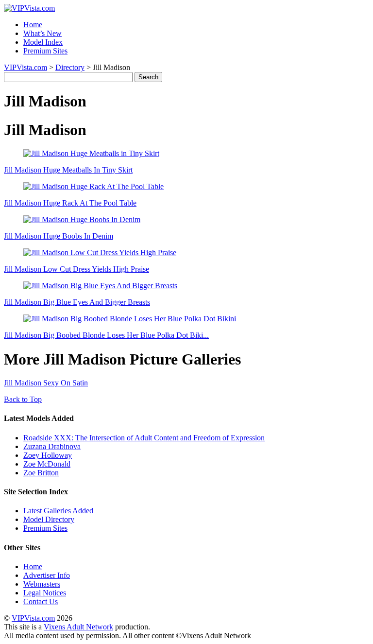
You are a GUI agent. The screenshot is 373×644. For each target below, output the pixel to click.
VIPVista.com (25, 67)
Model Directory (48, 519)
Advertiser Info (46, 575)
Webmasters (41, 584)
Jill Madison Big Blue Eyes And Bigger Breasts (77, 302)
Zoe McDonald (46, 464)
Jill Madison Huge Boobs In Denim (58, 236)
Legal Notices (44, 593)
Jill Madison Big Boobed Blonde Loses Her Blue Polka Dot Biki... (106, 335)
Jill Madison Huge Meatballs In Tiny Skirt (68, 170)
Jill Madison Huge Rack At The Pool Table (70, 203)
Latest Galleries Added (58, 510)
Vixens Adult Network (78, 627)
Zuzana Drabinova (52, 446)
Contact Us (40, 601)
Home (32, 24)
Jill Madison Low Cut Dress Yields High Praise (76, 269)
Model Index (43, 42)
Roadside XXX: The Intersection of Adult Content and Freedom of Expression (144, 438)
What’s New (42, 33)
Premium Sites (45, 51)
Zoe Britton (41, 473)
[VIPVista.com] (29, 8)
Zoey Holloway (47, 455)
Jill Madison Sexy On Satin (46, 383)
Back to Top (23, 399)
